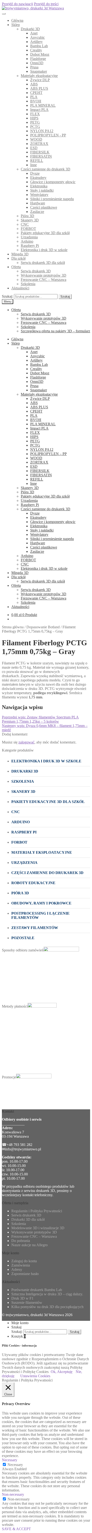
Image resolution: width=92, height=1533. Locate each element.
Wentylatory (39, 195)
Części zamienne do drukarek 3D (45, 169)
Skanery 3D (30, 220)
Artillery (36, 42)
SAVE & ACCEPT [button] (16, 1529)
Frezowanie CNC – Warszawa (43, 280)
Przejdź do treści (46, 4)
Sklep (15, 25)
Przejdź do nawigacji (17, 4)
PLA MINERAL (43, 105)
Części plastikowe (43, 207)
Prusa (34, 67)
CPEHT (36, 93)
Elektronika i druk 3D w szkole (44, 250)
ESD (34, 148)
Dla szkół (18, 258)
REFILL (36, 161)
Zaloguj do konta (24, 1261)
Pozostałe (22, 938)
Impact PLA (39, 110)
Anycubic (37, 37)
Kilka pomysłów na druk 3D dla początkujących (47, 1307)
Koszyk (18, 1336)
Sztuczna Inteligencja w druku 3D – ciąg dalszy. (47, 1294)
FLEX (35, 114)
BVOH (35, 101)
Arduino (27, 241)
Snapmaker (38, 71)
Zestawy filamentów (34, 928)
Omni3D (36, 63)
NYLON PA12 (41, 131)
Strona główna (13, 627)
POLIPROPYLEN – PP (48, 454)
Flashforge (38, 59)
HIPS (34, 118)
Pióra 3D (27, 216)
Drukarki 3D (30, 29)
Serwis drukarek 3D (36, 271)
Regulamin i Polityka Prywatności (36, 1211)
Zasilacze (37, 212)
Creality (36, 50)
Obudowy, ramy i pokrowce (41, 903)
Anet (34, 33)
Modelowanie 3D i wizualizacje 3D (37, 1228)
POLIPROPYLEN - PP (48, 135)
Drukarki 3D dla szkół (28, 1219)
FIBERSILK (40, 152)
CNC (25, 224)
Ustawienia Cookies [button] (35, 1376)
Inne (33, 165)
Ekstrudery (38, 178)
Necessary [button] (9, 1460)
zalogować (26, 742)
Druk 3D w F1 (22, 1298)
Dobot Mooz (39, 54)
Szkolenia (28, 284)
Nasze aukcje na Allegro (29, 1245)
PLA (34, 97)
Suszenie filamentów (26, 1303)
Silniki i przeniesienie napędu (52, 199)
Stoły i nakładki (42, 190)
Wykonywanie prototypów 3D (43, 275)
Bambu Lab (39, 46)
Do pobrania (20, 1241)
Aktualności (20, 288)
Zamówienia (20, 1265)
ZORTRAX (39, 144)
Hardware (37, 203)
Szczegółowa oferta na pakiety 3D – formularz (55, 331)
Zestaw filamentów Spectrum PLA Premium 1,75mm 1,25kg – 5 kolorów (40, 719)
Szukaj (65, 296)
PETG (35, 122)
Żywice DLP (40, 80)
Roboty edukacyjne (33, 883)
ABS (34, 84)
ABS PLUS (39, 88)
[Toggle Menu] (4, 13)
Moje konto (20, 1323)
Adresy (16, 1269)
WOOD (36, 139)
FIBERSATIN (41, 156)
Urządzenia (29, 237)
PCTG (35, 127)
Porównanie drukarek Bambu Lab (36, 1290)
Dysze (35, 173)
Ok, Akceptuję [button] (61, 1372)
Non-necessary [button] (13, 1494)
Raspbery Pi (30, 246)
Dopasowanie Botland (43, 627)
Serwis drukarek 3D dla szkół (43, 263)
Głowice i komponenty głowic (52, 182)
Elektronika (38, 186)
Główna (17, 20)
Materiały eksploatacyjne (39, 76)
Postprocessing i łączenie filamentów (40, 915)
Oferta (16, 267)
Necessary (15, 1465)
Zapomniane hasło (25, 1274)
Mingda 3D (20, 254)
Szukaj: (7, 296)
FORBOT (28, 229)
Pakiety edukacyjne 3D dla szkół (45, 233)
